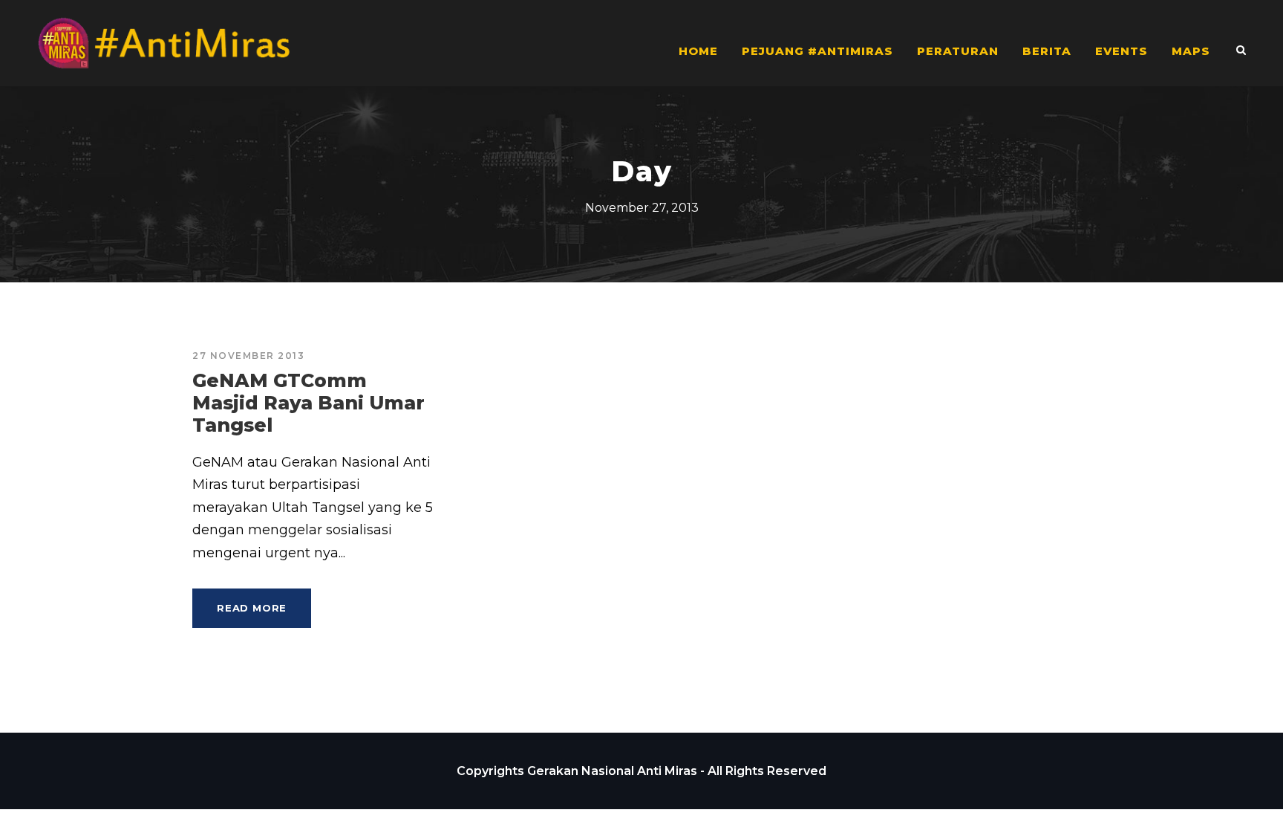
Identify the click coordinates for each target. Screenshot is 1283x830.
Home (698, 51)
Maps (1191, 51)
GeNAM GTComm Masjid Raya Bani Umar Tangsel (308, 402)
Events (1121, 51)
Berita (1046, 51)
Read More (252, 608)
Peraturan (958, 51)
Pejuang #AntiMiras (817, 51)
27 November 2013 (248, 355)
